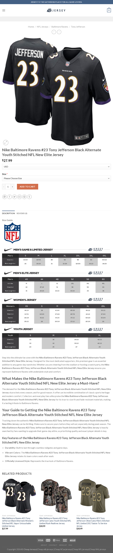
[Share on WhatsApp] (4, 197)
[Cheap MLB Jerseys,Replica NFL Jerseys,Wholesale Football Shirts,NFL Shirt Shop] (56, 10)
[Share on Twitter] (14, 197)
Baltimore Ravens (59, 26)
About (44, 545)
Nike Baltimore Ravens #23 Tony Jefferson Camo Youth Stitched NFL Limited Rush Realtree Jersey (55, 521)
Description (8, 213)
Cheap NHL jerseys (97, 549)
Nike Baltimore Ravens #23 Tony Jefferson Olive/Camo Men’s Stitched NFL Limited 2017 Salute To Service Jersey (92, 522)
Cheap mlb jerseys (45, 549)
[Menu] (3, 10)
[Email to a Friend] (19, 197)
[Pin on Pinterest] (24, 197)
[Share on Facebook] (9, 197)
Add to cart (27, 186)
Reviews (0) (22, 213)
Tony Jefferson (78, 26)
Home (31, 26)
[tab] (8, 213)
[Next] (111, 506)
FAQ (70, 545)
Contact (53, 545)
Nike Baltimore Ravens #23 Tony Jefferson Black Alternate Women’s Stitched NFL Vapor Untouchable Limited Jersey (17, 522)
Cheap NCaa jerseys (63, 549)
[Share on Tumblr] (29, 197)
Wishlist (63, 545)
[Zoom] (5, 142)
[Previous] (2, 506)
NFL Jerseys (42, 26)
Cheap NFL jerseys (80, 549)
